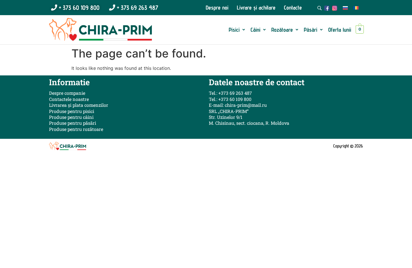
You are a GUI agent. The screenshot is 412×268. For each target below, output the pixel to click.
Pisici (234, 29)
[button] (237, 29)
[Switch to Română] (356, 7)
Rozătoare (282, 29)
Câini (255, 29)
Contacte (293, 7)
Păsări (310, 29)
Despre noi (217, 7)
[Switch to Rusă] (345, 7)
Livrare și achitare (256, 7)
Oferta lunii (339, 29)
